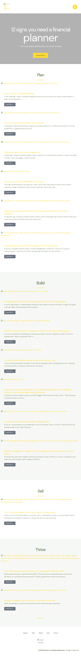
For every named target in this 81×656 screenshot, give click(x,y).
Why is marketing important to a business (24, 123)
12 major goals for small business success (24, 181)
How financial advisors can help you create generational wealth (34, 571)
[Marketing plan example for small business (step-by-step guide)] (24, 291)
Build (41, 633)
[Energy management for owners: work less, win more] (34, 590)
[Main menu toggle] (75, 7)
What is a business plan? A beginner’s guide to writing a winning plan (37, 331)
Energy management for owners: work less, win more (29, 600)
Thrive (55, 633)
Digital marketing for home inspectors (22, 152)
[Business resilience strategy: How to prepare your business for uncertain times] (39, 441)
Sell (48, 633)
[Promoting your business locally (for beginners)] (34, 412)
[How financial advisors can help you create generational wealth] (40, 558)
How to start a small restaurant (19, 93)
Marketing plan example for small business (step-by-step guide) (35, 301)
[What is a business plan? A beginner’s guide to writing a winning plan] (25, 321)
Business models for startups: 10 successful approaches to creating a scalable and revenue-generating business (37, 391)
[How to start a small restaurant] (29, 83)
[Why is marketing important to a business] (30, 113)
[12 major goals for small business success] (15, 171)
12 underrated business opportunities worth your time (30, 360)
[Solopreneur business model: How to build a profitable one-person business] (35, 201)
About (25, 633)
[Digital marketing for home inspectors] (35, 142)
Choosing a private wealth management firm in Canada (30, 245)
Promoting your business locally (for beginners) (27, 421)
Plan (33, 633)
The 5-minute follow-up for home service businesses (29, 512)
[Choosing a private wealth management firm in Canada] (40, 234)
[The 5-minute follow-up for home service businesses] (40, 501)
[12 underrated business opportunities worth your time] (21, 350)
